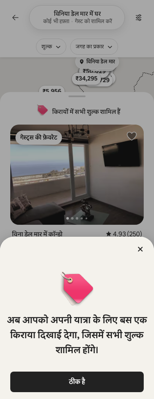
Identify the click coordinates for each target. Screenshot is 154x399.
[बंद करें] (140, 249)
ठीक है (77, 381)
